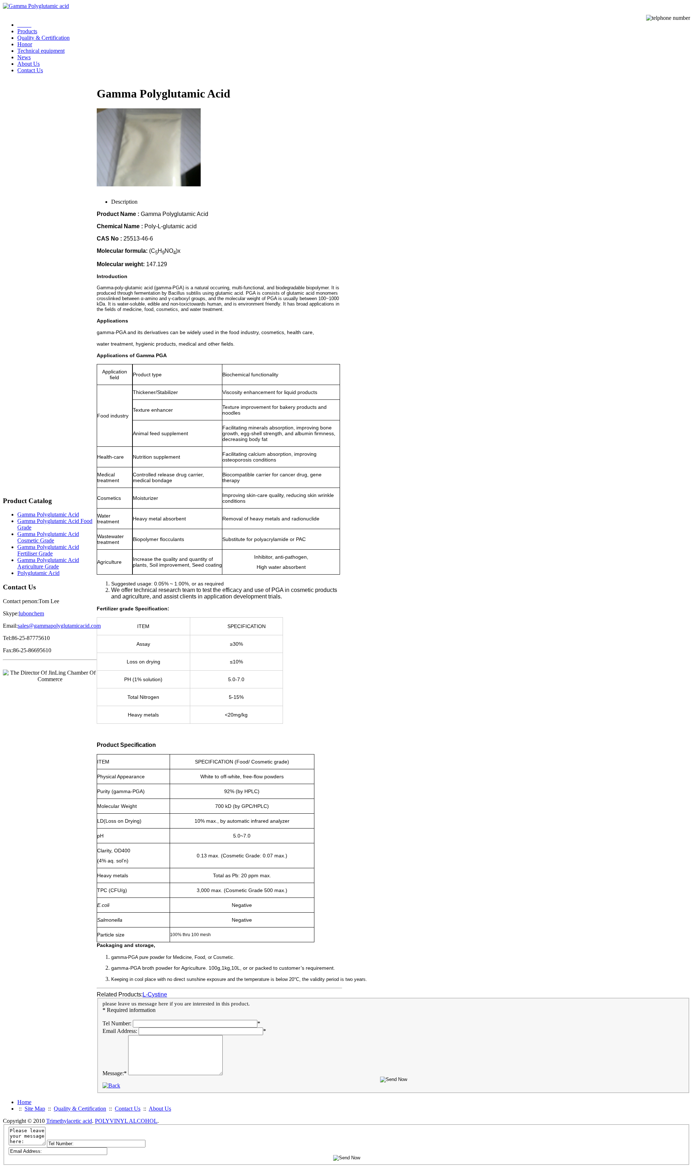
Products (27, 31)
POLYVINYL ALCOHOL (126, 1121)
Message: (115, 1073)
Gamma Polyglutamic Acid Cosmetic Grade (48, 537)
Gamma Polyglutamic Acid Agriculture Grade (48, 563)
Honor (24, 44)
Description (124, 202)
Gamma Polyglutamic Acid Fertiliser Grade (48, 550)
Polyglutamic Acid (38, 573)
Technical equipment (41, 51)
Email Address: (120, 1031)
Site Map (35, 1109)
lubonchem (31, 613)
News (24, 57)
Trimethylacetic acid (69, 1121)
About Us (28, 64)
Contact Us (30, 70)
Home (24, 1102)
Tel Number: (117, 1023)
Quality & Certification (43, 38)
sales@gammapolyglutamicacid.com (59, 626)
